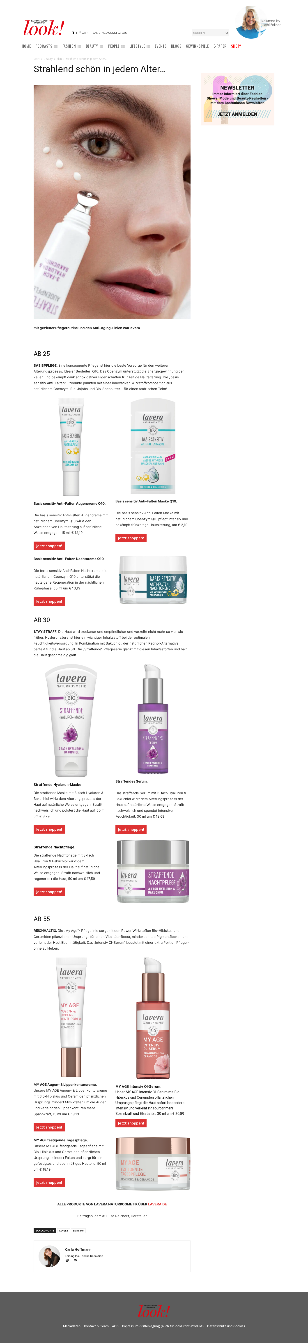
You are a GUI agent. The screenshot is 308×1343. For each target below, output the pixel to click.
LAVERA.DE (157, 1204)
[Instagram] (69, 1260)
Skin (59, 59)
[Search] (226, 32)
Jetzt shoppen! (49, 545)
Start (36, 59)
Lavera (63, 1230)
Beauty (48, 59)
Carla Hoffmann (78, 1249)
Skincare (78, 1230)
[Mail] (76, 1260)
